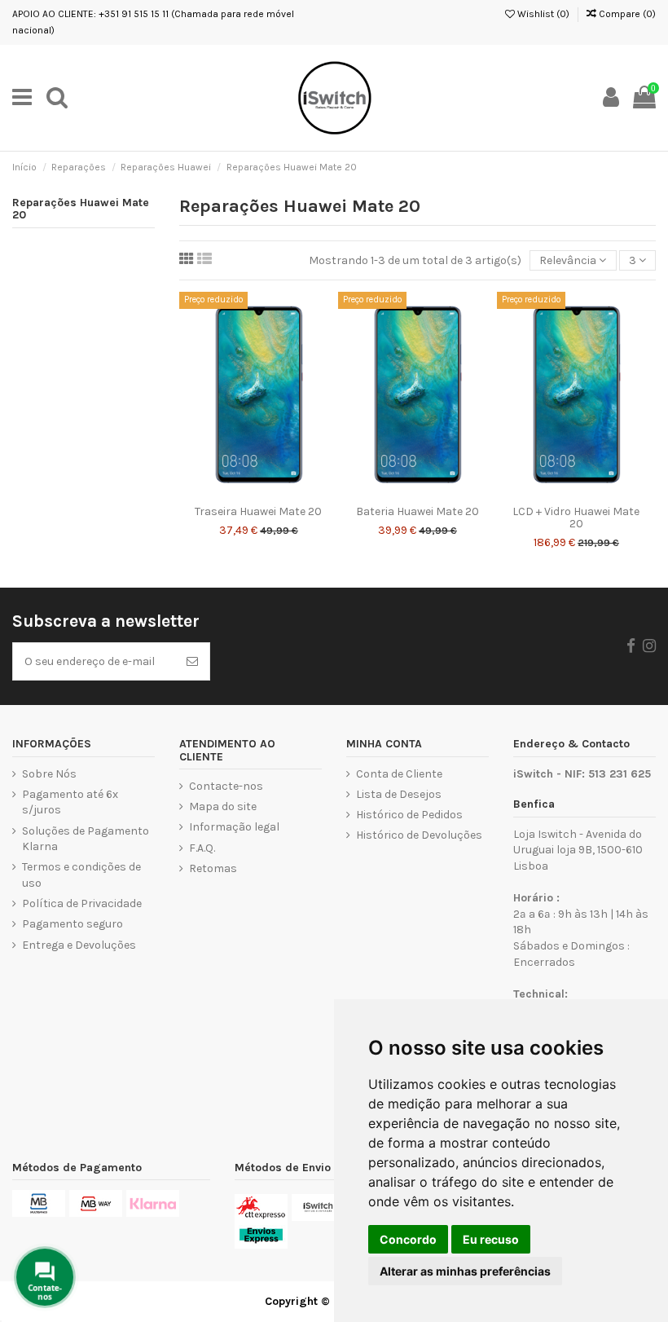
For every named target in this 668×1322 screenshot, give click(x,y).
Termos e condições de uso (81, 875)
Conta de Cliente (399, 774)
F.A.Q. (202, 848)
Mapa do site (223, 806)
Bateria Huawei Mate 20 (417, 511)
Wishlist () (542, 14)
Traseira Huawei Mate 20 (258, 511)
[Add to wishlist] (235, 491)
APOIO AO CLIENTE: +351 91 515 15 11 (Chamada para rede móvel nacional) (153, 22)
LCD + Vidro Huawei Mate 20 (575, 518)
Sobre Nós (49, 774)
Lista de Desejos (399, 794)
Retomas (213, 868)
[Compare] (258, 491)
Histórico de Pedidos (409, 815)
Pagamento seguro (72, 924)
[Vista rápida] (281, 491)
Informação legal (234, 827)
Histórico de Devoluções (419, 835)
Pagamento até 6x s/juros (70, 802)
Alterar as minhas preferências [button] (465, 1271)
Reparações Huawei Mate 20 (80, 209)
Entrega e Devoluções (79, 945)
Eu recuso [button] (491, 1239)
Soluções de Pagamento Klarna (85, 839)
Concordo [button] (408, 1239)
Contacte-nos (226, 786)
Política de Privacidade (82, 903)
